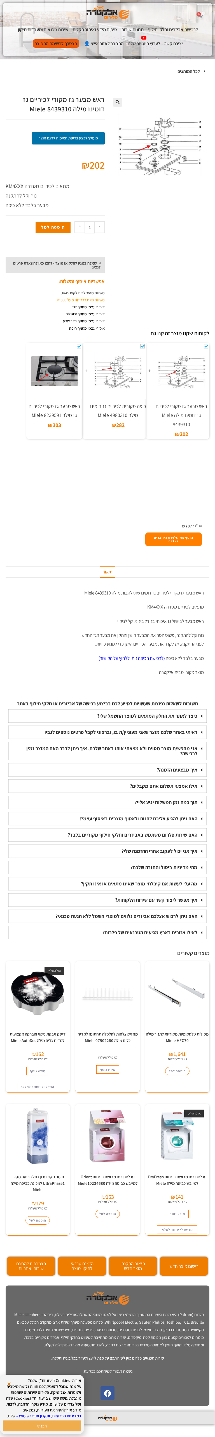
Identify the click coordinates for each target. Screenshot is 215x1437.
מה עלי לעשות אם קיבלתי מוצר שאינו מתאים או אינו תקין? (139, 883)
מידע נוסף (107, 1069)
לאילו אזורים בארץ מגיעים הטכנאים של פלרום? (149, 932)
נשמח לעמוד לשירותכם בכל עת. (108, 1371)
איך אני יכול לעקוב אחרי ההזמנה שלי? (159, 851)
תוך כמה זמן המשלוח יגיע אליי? (166, 802)
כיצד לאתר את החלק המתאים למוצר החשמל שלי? (147, 716)
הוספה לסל (53, 227)
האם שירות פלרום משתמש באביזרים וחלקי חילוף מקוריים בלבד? (132, 835)
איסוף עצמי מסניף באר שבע (84, 320)
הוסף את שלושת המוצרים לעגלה (173, 539)
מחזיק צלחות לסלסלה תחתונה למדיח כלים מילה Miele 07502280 (108, 1037)
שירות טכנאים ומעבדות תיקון (43, 29)
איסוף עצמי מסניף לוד (88, 306)
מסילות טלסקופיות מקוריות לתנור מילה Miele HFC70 (177, 1037)
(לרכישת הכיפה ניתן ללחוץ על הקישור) (132, 658)
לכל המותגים (188, 71)
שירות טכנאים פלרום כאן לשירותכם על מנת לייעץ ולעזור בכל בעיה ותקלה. (107, 1358)
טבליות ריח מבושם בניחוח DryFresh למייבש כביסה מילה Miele (177, 1180)
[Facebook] (107, 1393)
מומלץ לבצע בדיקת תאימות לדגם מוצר (68, 138)
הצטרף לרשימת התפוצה (55, 43)
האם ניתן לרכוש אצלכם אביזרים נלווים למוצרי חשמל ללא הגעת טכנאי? (126, 916)
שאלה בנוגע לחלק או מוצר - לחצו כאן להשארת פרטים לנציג (57, 265)
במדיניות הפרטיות (66, 1415)
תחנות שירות (132, 29)
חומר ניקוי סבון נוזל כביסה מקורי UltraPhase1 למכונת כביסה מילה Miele (38, 1183)
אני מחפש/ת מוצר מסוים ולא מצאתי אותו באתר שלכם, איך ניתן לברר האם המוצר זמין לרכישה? (111, 751)
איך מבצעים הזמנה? (177, 769)
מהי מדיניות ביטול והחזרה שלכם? (163, 867)
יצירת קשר (173, 43)
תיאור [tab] (108, 572)
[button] (107, 71)
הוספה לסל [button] (177, 1071)
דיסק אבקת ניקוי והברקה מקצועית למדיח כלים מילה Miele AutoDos (38, 1037)
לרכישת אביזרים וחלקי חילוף (173, 29)
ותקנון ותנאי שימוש (34, 1415)
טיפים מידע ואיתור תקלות (95, 29)
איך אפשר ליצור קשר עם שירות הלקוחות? (156, 900)
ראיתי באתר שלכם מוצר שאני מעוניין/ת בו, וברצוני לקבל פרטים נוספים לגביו (121, 732)
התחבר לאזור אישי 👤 (103, 43)
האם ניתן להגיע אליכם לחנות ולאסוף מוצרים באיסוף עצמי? (138, 818)
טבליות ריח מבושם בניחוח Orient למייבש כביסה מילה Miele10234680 (107, 1180)
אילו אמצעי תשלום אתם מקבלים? (163, 786)
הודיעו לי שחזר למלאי (37, 1087)
